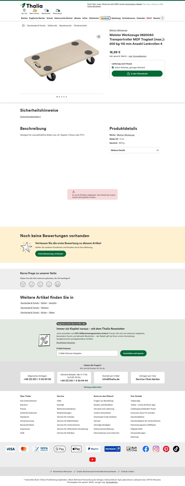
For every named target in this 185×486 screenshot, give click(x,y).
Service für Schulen (65, 417)
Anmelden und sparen (133, 353)
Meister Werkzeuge (118, 30)
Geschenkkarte (137, 417)
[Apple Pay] (76, 449)
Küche (44, 303)
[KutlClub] (132, 449)
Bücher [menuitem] (24, 18)
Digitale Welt (136, 429)
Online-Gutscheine (102, 413)
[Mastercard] (23, 449)
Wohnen (45, 307)
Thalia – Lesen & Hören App (143, 404)
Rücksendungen (64, 413)
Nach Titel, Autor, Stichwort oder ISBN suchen (106, 4)
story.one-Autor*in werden (143, 413)
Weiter (162, 18)
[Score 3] (40, 284)
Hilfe (59, 400)
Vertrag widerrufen (92, 387)
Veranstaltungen (138, 433)
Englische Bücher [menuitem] (37, 18)
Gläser (52, 312)
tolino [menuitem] (84, 18)
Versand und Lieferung (104, 409)
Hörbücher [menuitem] (94, 18)
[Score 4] (49, 284)
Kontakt (60, 404)
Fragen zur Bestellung (103, 400)
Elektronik (52, 25)
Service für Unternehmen (68, 425)
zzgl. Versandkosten (137, 56)
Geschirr (53, 303)
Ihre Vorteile (136, 396)
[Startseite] (23, 25)
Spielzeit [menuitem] (105, 18)
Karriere (24, 404)
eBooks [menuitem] (77, 18)
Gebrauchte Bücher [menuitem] (63, 18)
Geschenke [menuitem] (158, 18)
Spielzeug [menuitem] (116, 18)
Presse (23, 409)
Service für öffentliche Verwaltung (72, 429)
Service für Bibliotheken (68, 421)
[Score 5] (57, 284)
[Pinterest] (166, 449)
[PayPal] (93, 449)
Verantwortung (27, 421)
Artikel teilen (98, 36)
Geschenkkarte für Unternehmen (145, 421)
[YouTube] (92, 459)
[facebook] (146, 449)
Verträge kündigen (102, 425)
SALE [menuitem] (149, 18)
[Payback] (112, 449)
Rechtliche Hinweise (66, 342)
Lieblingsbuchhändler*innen (143, 409)
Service (60, 396)
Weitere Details (118, 150)
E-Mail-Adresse (64, 348)
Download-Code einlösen (105, 417)
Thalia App (135, 400)
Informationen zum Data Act (106, 433)
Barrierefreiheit (27, 425)
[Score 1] (23, 284)
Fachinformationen (28, 413)
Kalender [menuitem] (141, 18)
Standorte (24, 417)
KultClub (135, 437)
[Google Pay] (59, 449)
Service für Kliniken (66, 433)
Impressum (25, 429)
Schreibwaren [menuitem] (128, 18)
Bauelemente (65, 25)
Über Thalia (25, 396)
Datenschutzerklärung (104, 429)
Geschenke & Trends (36, 25)
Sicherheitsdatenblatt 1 (30, 116)
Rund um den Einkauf (103, 396)
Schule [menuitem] (50, 18)
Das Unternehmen (28, 400)
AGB (22, 433)
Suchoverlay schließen (133, 4)
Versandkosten (112, 482)
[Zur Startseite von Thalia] (32, 5)
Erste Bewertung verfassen (50, 253)
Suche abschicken (94, 7)
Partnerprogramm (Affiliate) (143, 425)
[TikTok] (176, 449)
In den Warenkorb (139, 73)
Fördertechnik (80, 25)
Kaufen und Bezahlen (103, 404)
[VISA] (10, 449)
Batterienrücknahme (66, 409)
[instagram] (156, 449)
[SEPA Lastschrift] (41, 449)
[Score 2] (31, 284)
